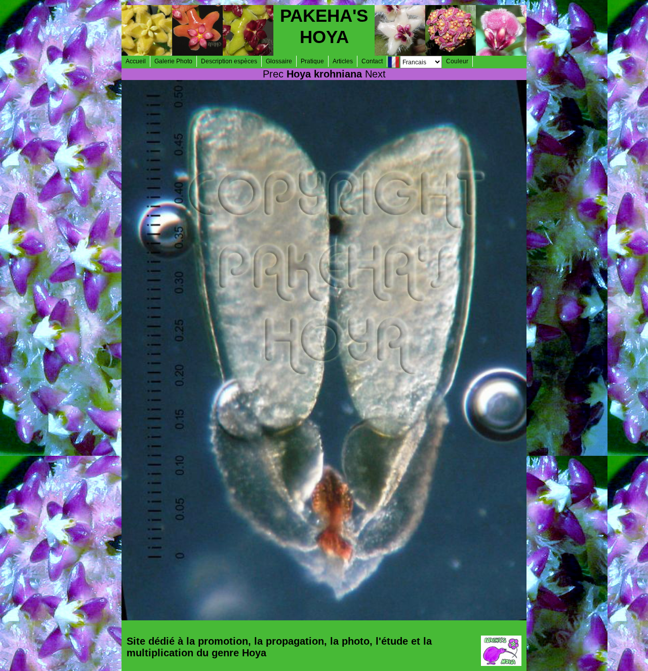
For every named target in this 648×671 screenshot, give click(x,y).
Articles (343, 61)
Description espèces (229, 61)
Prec (273, 74)
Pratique (312, 61)
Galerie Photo (173, 61)
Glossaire (279, 61)
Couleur (457, 61)
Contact (372, 61)
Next (375, 74)
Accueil (136, 61)
